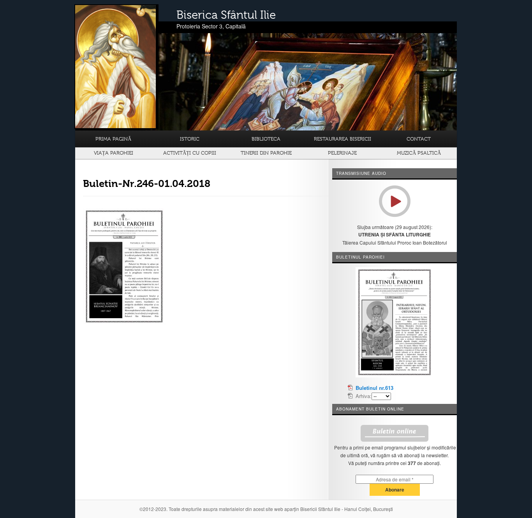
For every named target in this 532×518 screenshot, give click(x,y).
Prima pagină (113, 139)
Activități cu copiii (189, 153)
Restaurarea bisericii (342, 139)
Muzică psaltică (419, 153)
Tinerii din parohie (266, 153)
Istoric (189, 139)
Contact (419, 139)
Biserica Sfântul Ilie (226, 14)
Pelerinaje (342, 153)
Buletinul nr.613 (374, 387)
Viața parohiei (113, 153)
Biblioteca (266, 139)
